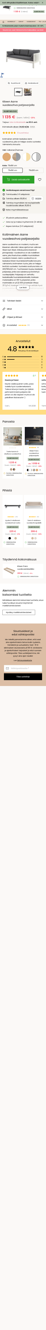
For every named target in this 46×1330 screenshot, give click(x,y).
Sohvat (21, 22)
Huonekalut (11, 22)
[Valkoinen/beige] (26, 157)
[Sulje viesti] (43, 3)
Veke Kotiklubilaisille (17, 122)
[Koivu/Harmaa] (16, 157)
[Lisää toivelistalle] (40, 179)
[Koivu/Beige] (6, 157)
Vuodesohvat (31, 22)
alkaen (21, 127)
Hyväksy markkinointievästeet (19, 612)
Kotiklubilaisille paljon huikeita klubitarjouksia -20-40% (23, 26)
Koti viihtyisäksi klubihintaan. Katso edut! (20, 2)
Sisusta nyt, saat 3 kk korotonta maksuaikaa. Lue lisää (23, 30)
